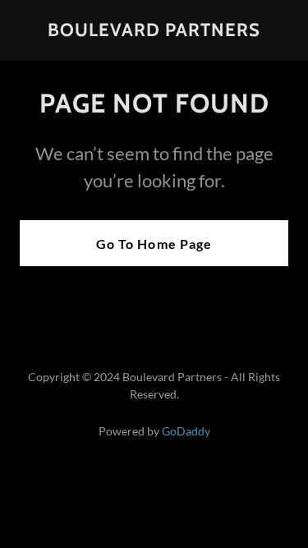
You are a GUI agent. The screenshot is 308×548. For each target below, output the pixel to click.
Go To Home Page (153, 243)
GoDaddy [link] (186, 431)
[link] (154, 31)
